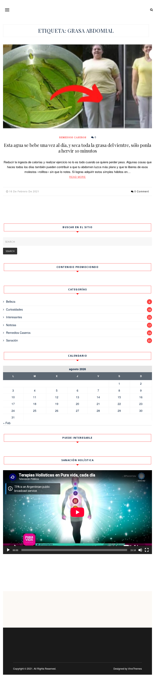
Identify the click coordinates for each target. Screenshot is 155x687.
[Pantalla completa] (147, 550)
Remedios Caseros (72, 137)
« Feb (6, 423)
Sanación (12, 340)
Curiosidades (14, 309)
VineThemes (135, 668)
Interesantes (14, 317)
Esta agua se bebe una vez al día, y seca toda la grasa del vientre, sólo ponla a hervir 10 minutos (77, 148)
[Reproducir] (8, 550)
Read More (77, 176)
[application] (77, 512)
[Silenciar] (140, 550)
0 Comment (141, 191)
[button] (7, 10)
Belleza (10, 301)
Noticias (11, 325)
